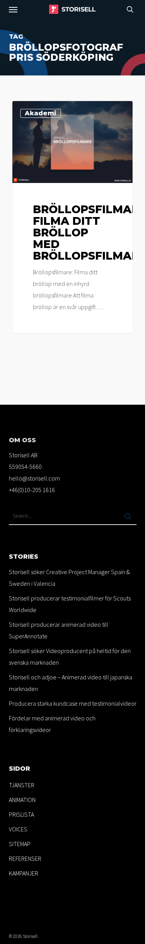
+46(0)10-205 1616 (32, 490)
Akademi (40, 113)
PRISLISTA (21, 814)
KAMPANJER (23, 873)
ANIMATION (22, 800)
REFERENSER (25, 858)
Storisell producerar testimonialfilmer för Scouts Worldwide (70, 604)
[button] (13, 9)
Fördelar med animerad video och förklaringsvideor (52, 724)
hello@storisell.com (34, 478)
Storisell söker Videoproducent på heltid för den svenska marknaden (70, 656)
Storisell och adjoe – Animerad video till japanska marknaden (70, 683)
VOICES (18, 829)
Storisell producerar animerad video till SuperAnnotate (58, 630)
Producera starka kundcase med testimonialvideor (72, 703)
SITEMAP (20, 844)
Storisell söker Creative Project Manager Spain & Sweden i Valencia (69, 577)
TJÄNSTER (21, 785)
